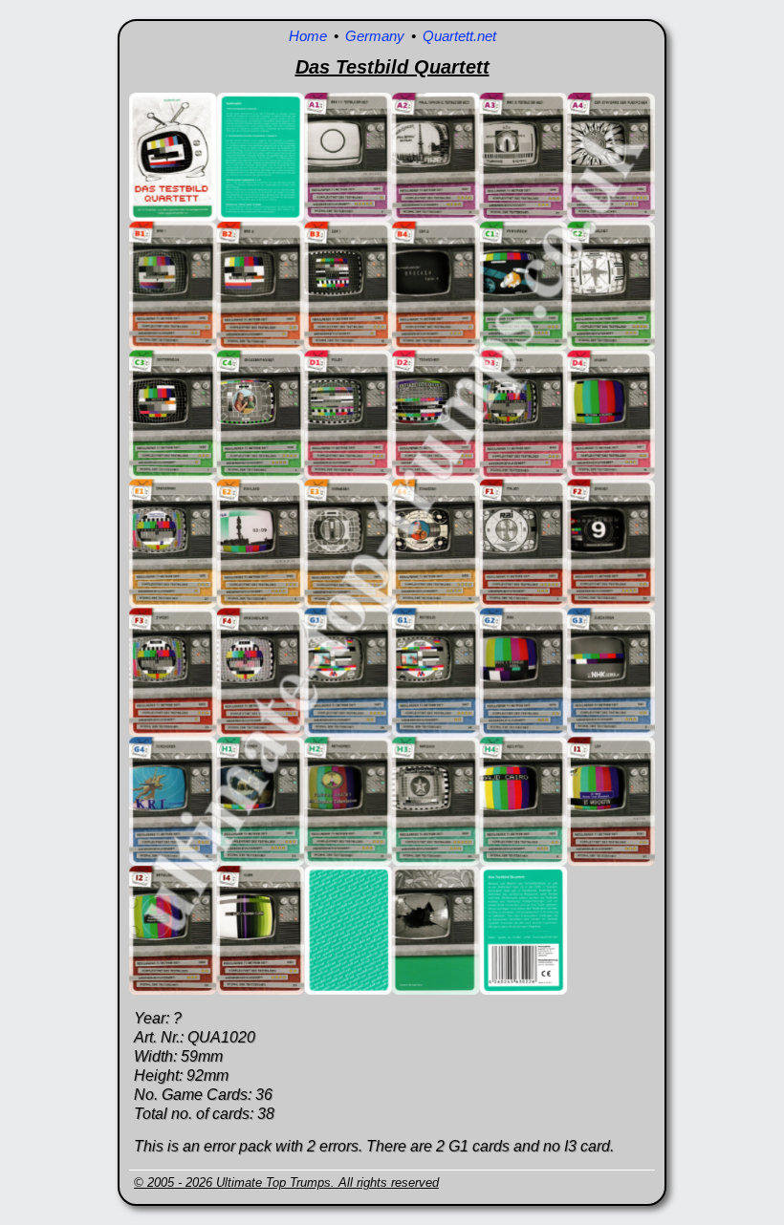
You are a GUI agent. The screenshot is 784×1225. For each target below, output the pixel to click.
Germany (374, 36)
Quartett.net (459, 36)
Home (308, 36)
